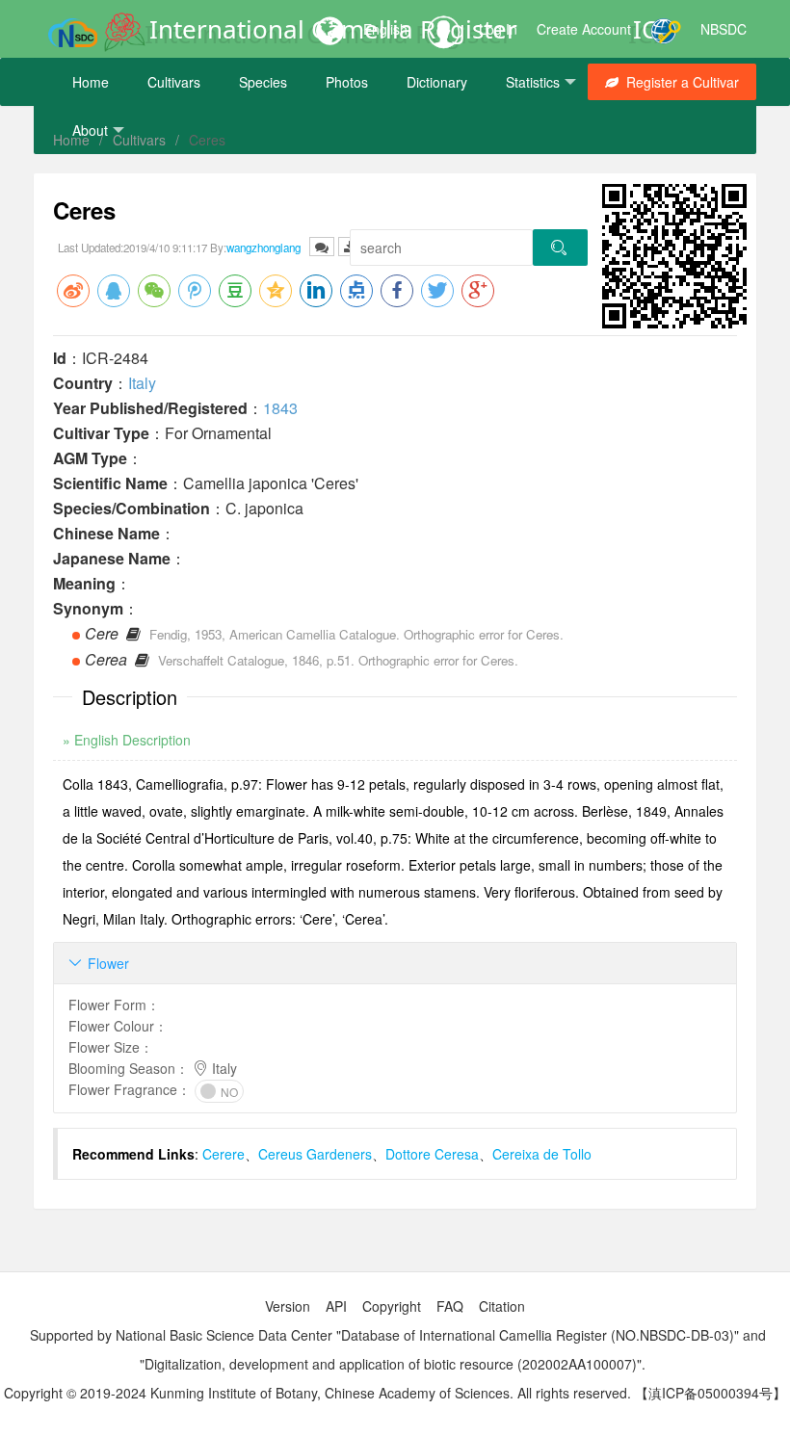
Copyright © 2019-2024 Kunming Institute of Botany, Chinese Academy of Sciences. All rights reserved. (317, 1392)
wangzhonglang (263, 247)
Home (90, 81)
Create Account (584, 29)
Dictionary (437, 81)
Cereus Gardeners (315, 1153)
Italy (142, 383)
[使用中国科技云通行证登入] (666, 29)
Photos (347, 81)
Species (263, 81)
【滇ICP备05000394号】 (710, 1392)
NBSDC (723, 29)
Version (287, 1306)
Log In (498, 29)
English (385, 29)
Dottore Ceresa (432, 1153)
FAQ (449, 1306)
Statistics (533, 81)
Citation (502, 1306)
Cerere (223, 1153)
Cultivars (173, 81)
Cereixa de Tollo (542, 1153)
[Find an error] (321, 246)
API (336, 1306)
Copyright (391, 1306)
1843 (280, 408)
